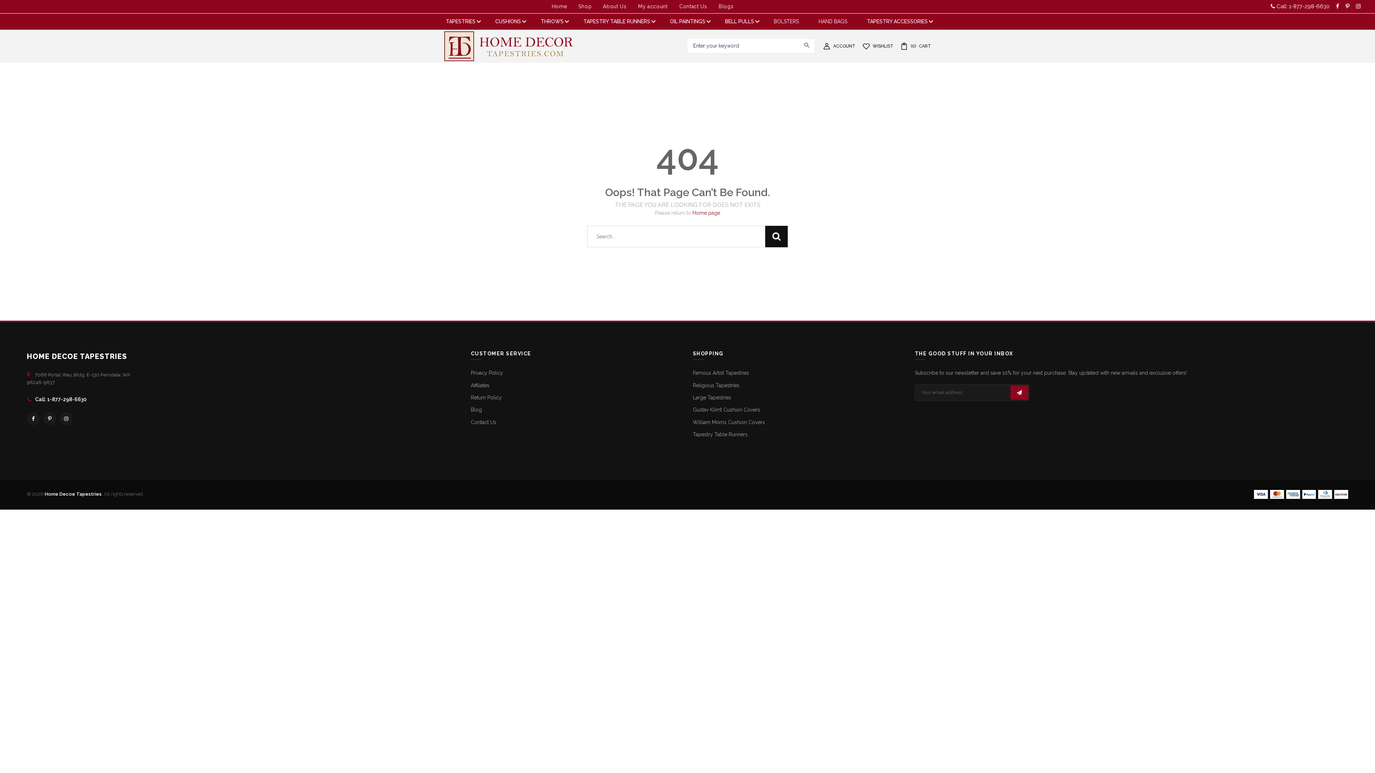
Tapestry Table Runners (720, 434)
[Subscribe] (1019, 392)
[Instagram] (66, 418)
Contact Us (693, 6)
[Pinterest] (49, 418)
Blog (476, 410)
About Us (615, 6)
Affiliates (480, 385)
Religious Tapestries (716, 385)
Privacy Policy (487, 373)
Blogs (726, 6)
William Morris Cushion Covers (729, 422)
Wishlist (883, 46)
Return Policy (486, 397)
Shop (585, 6)
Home (559, 6)
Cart (921, 46)
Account (844, 46)
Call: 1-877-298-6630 (1302, 6)
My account (653, 6)
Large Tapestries (712, 397)
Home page (706, 213)
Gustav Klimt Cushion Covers (726, 410)
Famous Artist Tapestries (721, 373)
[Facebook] (33, 418)
